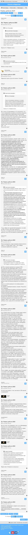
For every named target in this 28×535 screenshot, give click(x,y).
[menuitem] (4, 1)
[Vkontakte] (9, 532)
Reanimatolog (8, 61)
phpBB (9, 525)
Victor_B (6, 28)
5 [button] (20, 15)
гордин (8, 395)
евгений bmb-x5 (10, 30)
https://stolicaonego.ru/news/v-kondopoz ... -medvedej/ (13, 508)
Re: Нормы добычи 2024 (9, 22)
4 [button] (18, 15)
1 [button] (13, 15)
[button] (12, 16)
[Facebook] (15, 532)
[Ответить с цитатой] (25, 19)
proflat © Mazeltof (9, 527)
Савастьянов (3, 18)
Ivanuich (2, 382)
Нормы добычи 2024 (7, 11)
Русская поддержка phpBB (6, 526)
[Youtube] (12, 532)
